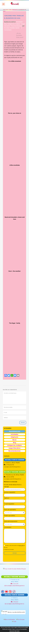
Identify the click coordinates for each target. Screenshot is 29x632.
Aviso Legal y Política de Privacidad (19, 627)
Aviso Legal (21, 545)
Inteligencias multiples (13, 24)
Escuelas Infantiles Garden (12, 28)
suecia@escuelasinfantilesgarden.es (15, 603)
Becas (14, 440)
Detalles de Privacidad (9, 549)
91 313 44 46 (9, 477)
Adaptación (14, 437)
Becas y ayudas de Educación (16, 612)
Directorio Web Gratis (14, 631)
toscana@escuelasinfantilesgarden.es (15, 585)
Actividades (19, 22)
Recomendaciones (16, 26)
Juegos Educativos (14, 448)
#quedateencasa (14, 431)
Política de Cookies (6, 629)
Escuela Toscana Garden (14, 472)
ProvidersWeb (23, 629)
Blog (5, 24)
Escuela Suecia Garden (14, 460)
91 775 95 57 (8, 464)
